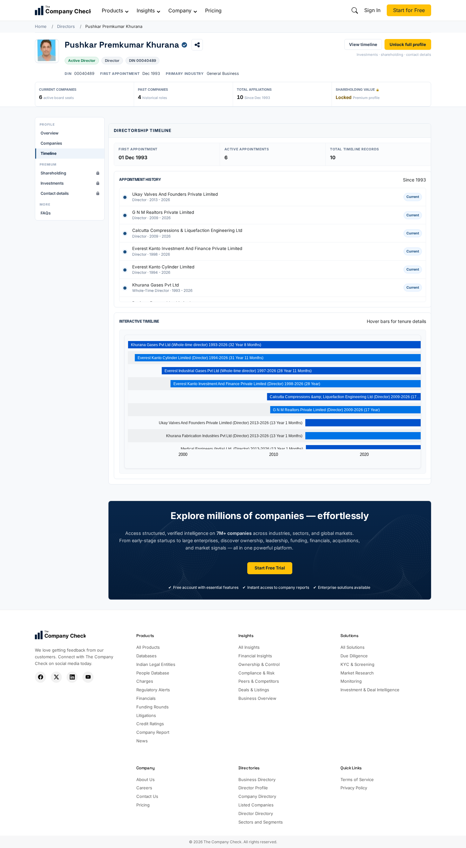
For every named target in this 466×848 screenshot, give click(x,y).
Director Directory (255, 813)
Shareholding (53, 173)
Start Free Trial (270, 567)
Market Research (357, 672)
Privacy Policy (353, 787)
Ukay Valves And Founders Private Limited (175, 194)
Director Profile (253, 787)
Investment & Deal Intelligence (369, 689)
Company (179, 10)
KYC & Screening (357, 664)
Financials (146, 698)
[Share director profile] (197, 44)
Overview (49, 133)
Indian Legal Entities (155, 664)
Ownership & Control (259, 664)
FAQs (46, 213)
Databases (146, 655)
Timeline (48, 153)
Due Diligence (354, 655)
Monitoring (351, 681)
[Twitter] (56, 677)
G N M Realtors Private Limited (163, 212)
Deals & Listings (253, 689)
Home (41, 26)
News (142, 740)
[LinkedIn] (72, 677)
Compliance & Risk (256, 672)
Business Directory (256, 779)
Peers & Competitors (258, 681)
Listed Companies (256, 804)
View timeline (363, 44)
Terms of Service (357, 779)
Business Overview (257, 698)
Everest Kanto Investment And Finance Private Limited (187, 248)
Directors (66, 26)
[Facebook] (40, 677)
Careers (144, 787)
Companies (51, 143)
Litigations (146, 715)
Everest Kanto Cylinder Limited (163, 266)
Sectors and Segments (260, 822)
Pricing (213, 10)
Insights (146, 10)
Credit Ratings (150, 723)
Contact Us (147, 796)
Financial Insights (255, 655)
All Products (148, 647)
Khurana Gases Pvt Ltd (155, 284)
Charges (144, 681)
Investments (52, 183)
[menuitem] (69, 133)
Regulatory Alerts (153, 689)
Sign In (372, 10)
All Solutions (352, 647)
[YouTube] (88, 677)
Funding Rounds (152, 706)
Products (112, 10)
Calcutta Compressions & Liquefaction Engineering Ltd (187, 230)
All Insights (249, 647)
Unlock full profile (408, 44)
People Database (152, 672)
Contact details (55, 193)
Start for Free (409, 10)
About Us (145, 779)
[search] (355, 10)
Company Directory (257, 796)
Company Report (152, 732)
